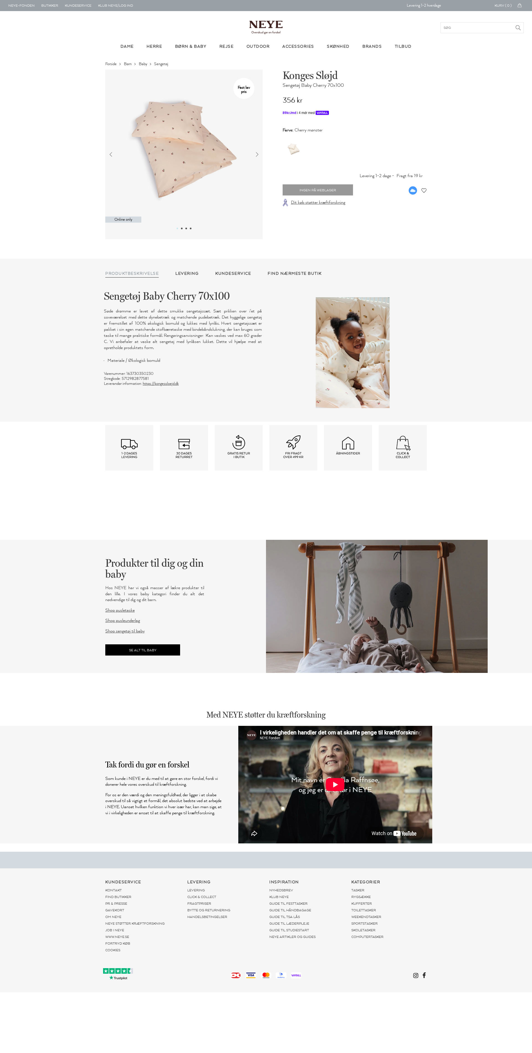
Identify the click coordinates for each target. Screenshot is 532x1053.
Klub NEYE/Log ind (115, 5)
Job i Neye (114, 930)
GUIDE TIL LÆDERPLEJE (289, 923)
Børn (128, 64)
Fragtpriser (199, 904)
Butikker (49, 5)
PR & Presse (116, 904)
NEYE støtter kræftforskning (135, 923)
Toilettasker (363, 910)
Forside (111, 64)
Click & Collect (201, 897)
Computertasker (367, 937)
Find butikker (118, 897)
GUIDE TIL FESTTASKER (288, 904)
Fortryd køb (117, 943)
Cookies (112, 950)
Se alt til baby (143, 650)
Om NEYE (113, 917)
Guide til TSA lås (284, 917)
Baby (143, 64)
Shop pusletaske (120, 610)
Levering (196, 890)
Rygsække (361, 897)
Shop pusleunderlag (122, 620)
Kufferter (361, 904)
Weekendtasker (366, 917)
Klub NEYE (279, 897)
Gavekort (114, 910)
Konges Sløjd (310, 75)
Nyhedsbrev (281, 890)
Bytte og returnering (208, 910)
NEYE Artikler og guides (292, 937)
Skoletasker (363, 930)
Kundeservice (78, 5)
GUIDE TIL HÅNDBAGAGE (290, 910)
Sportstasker (364, 923)
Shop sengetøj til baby (125, 631)
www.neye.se (117, 937)
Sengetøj (161, 64)
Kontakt (113, 890)
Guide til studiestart (289, 930)
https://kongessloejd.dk (161, 383)
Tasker (357, 890)
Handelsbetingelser (207, 917)
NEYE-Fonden (21, 5)
